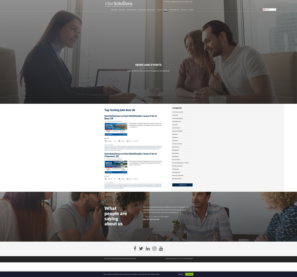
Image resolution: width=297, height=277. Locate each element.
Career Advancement (177, 112)
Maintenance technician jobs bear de (118, 148)
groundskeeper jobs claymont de (134, 146)
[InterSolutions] (119, 4)
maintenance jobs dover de (124, 186)
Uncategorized (176, 172)
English (267, 9)
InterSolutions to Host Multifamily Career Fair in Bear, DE (130, 117)
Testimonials (175, 169)
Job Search (175, 137)
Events (191, 9)
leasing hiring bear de (113, 147)
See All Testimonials (151, 219)
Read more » (134, 127)
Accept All (189, 274)
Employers (122, 9)
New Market (175, 156)
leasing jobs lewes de (141, 147)
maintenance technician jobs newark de (112, 150)
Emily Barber (119, 121)
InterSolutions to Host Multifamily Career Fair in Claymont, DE (130, 155)
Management (175, 150)
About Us (160, 9)
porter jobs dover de (108, 188)
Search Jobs (141, 9)
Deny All (181, 274)
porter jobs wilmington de (118, 188)
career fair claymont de (120, 184)
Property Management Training (180, 162)
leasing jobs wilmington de (137, 185)
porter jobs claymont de (157, 186)
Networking (175, 153)
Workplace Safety (177, 178)
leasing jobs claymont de (132, 147)
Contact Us (168, 1)
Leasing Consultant (177, 143)
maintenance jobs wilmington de (137, 186)
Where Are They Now (177, 175)
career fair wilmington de (139, 184)
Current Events (176, 127)
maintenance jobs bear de (148, 185)
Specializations (132, 9)
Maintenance (175, 147)
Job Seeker (175, 140)
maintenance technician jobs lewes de (151, 148)
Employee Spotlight (177, 131)
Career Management (177, 118)
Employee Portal (178, 1)
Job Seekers (114, 9)
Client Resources (176, 121)
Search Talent (151, 9)
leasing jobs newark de (151, 147)
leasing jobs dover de (127, 185)
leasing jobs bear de (122, 147)
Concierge (175, 124)
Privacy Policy (115, 258)
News (165, 9)
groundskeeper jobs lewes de (147, 146)
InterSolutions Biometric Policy (128, 258)
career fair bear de (111, 146)
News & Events (176, 159)
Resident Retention (177, 166)
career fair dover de (129, 184)
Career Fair (110, 144)
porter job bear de (148, 186)
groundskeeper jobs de (149, 184)
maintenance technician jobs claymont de (134, 148)
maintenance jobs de (114, 186)
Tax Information (174, 9)
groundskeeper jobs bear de (121, 146)
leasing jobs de (119, 185)
